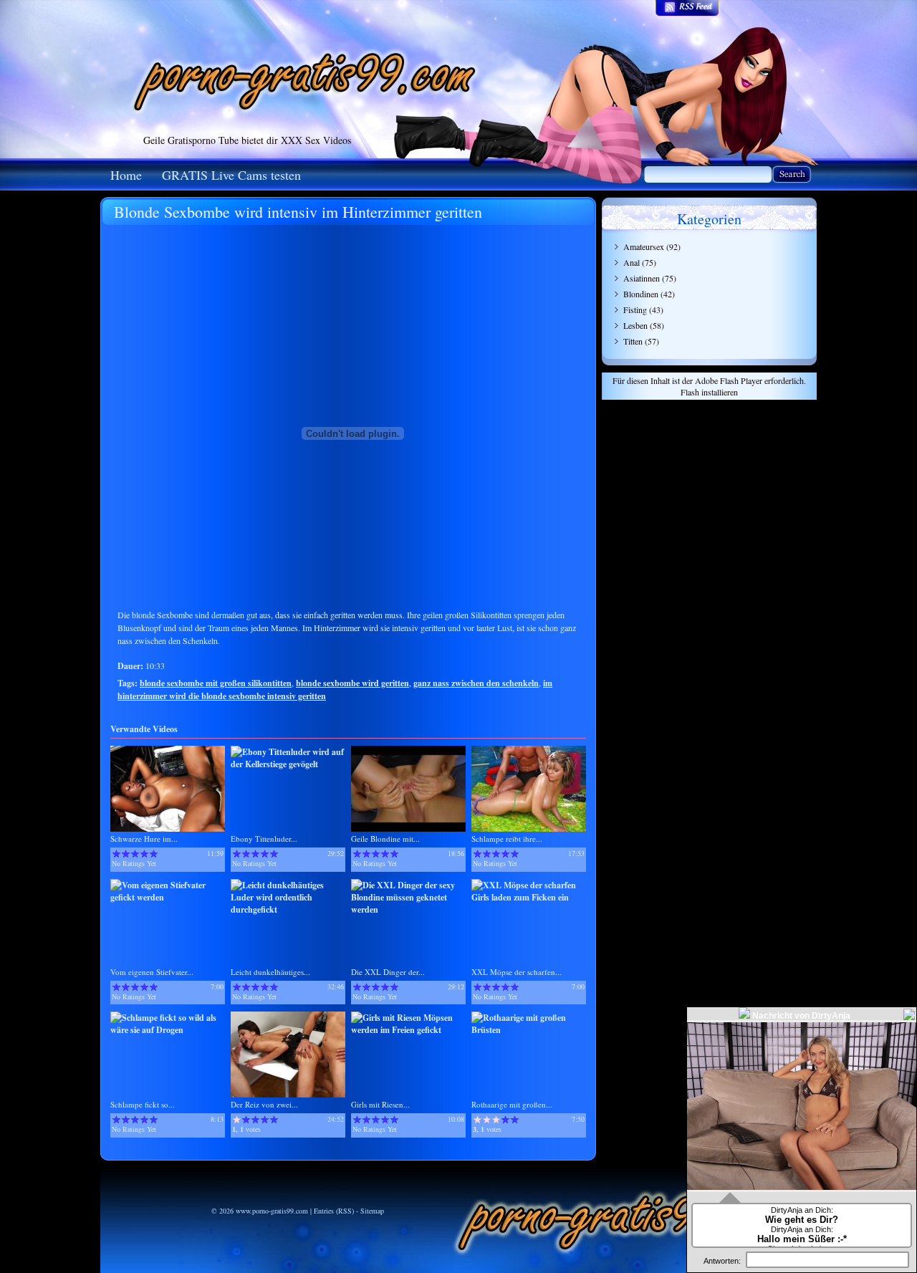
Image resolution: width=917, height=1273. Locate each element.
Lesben (635, 325)
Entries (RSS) (334, 1211)
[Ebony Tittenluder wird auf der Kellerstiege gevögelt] (288, 764)
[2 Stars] (125, 854)
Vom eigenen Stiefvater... (151, 971)
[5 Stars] (153, 854)
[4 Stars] (144, 854)
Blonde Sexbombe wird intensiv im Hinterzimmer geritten (298, 211)
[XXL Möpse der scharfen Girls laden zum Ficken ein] (528, 897)
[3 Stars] (135, 854)
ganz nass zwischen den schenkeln (476, 683)
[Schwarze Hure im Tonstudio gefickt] (167, 828)
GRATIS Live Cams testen (231, 174)
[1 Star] (116, 854)
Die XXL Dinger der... (388, 971)
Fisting (635, 309)
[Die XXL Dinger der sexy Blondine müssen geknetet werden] (408, 909)
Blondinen (640, 293)
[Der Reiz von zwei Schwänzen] (288, 1094)
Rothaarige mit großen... (511, 1104)
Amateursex (643, 246)
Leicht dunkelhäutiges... (270, 971)
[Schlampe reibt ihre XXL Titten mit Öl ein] (528, 828)
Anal (631, 262)
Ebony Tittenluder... (264, 838)
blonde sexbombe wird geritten (352, 683)
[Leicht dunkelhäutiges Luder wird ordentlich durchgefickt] (288, 909)
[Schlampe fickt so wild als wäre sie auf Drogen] (167, 1030)
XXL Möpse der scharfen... (516, 971)
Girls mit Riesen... (380, 1104)
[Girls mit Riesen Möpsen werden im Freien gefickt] (408, 1030)
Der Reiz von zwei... (264, 1104)
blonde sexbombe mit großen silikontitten (216, 683)
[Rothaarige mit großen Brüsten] (528, 1030)
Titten (633, 341)
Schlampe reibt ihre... (506, 838)
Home (126, 174)
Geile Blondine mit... (385, 838)
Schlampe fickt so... (142, 1104)
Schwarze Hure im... (144, 838)
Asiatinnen (641, 278)
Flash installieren (709, 392)
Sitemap (372, 1211)
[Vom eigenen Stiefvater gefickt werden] (167, 897)
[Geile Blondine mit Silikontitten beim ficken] (408, 828)
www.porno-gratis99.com (272, 1211)
